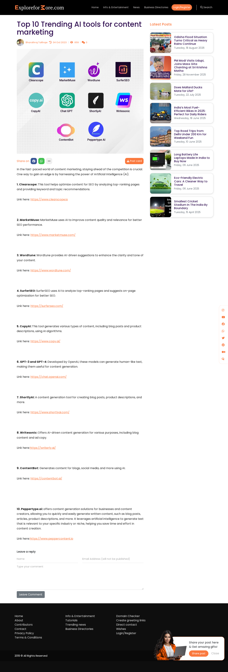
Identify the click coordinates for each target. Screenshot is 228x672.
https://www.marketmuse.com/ (53, 235)
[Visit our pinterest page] (223, 345)
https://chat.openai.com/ (48, 377)
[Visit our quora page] (223, 359)
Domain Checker (128, 616)
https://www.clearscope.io (49, 199)
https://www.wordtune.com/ (50, 270)
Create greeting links (131, 620)
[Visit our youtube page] (223, 317)
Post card (135, 161)
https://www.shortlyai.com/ (49, 412)
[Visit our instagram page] (223, 310)
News (136, 7)
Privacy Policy (24, 633)
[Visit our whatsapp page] (223, 331)
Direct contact (126, 625)
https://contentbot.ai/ (46, 478)
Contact (20, 629)
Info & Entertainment (116, 7)
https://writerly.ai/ (43, 448)
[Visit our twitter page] (223, 338)
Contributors (24, 625)
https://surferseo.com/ (46, 306)
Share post (198, 653)
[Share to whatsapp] (41, 161)
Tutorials (71, 620)
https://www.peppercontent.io (51, 539)
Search (207, 7)
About (19, 620)
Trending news (75, 625)
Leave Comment (30, 594)
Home (95, 7)
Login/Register (181, 7)
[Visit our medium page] (223, 352)
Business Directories (156, 7)
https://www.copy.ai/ (45, 341)
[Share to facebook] (34, 161)
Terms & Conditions (28, 637)
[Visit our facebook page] (223, 324)
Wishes (121, 629)
